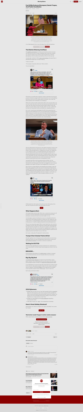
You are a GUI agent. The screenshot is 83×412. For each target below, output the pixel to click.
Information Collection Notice (41, 394)
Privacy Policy (48, 394)
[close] (49, 380)
